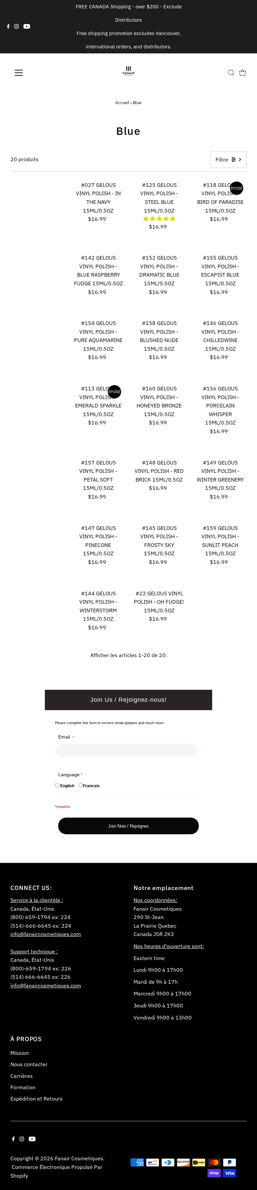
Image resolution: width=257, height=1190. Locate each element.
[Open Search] (231, 73)
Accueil (122, 102)
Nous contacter (29, 1064)
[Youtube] (27, 27)
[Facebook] (8, 27)
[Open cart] (242, 73)
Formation (22, 1087)
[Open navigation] (38, 72)
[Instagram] (16, 27)
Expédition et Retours (36, 1098)
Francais (91, 786)
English (67, 786)
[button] (159, 218)
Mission (19, 1053)
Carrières (21, 1076)
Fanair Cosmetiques (79, 1158)
